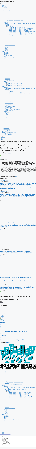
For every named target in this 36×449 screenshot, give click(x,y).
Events (5, 56)
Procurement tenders (7, 68)
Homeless (7, 105)
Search (1, 136)
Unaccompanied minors (9, 25)
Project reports (7, 13)
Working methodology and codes (9, 10)
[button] (5, 434)
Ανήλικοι (6, 410)
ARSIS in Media (6, 58)
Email (1, 301)
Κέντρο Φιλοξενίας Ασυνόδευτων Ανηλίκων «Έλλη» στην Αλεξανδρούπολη (21, 28)
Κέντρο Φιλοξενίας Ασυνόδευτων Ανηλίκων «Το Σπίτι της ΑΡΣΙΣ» (16, 389)
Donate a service (6, 62)
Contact (3, 433)
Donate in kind (6, 61)
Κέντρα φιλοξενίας (10, 26)
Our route (5, 8)
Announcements (6, 53)
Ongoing (6, 82)
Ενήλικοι (6, 411)
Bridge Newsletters (8, 55)
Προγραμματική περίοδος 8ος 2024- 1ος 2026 (15, 83)
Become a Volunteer (7, 63)
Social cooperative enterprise (10, 106)
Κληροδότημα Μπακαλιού (9, 80)
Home (3, 5)
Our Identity (5, 7)
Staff (6, 48)
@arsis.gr (2, 322)
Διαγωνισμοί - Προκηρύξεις (6, 153)
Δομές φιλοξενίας (10, 391)
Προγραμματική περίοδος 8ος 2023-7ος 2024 (15, 20)
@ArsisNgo (3, 335)
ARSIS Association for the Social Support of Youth (13, 340)
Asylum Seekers (8, 43)
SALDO (8, 342)
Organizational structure (8, 9)
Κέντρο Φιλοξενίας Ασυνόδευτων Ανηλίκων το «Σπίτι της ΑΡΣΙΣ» (20, 32)
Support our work (5, 59)
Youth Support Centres (9, 37)
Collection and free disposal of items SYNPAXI (13, 44)
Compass (6, 49)
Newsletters (5, 54)
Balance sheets (7, 12)
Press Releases (6, 52)
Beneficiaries (7, 47)
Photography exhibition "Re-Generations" (12, 57)
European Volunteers (7, 130)
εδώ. (8, 173)
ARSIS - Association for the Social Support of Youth (13, 331)
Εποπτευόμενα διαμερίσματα (12, 35)
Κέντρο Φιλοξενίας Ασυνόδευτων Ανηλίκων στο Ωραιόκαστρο (19, 34)
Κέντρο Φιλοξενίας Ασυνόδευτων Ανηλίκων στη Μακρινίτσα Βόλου (20, 29)
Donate (5, 60)
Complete (7, 19)
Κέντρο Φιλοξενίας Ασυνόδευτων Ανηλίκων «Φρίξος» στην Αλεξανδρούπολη (22, 33)
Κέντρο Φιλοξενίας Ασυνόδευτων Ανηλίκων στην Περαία (18, 30)
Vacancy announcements (8, 69)
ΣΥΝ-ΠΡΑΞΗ (7, 407)
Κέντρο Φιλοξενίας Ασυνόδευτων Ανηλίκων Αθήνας (17, 27)
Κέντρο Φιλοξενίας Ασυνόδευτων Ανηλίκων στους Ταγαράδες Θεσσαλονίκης (22, 31)
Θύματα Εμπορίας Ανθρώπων (10, 45)
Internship (7, 50)
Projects (5, 81)
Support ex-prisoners (8, 107)
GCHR (8, 36)
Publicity (5, 11)
